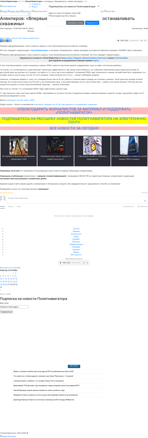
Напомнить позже (75, 23)
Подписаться (92, 23)
